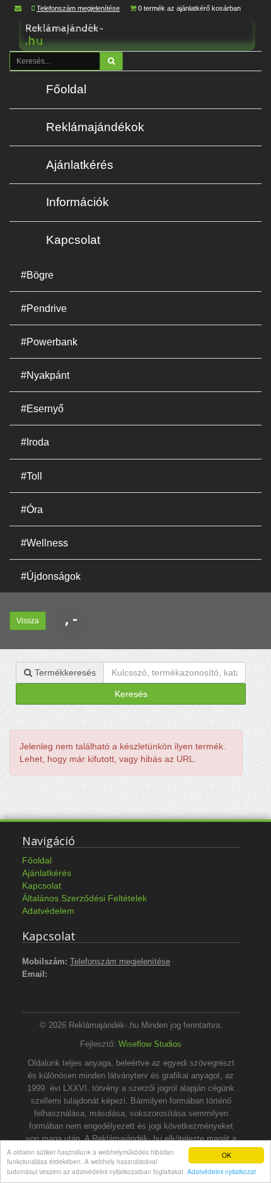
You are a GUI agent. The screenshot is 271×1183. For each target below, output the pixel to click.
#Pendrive (44, 308)
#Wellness (44, 542)
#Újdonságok (51, 576)
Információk (77, 202)
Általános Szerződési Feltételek (84, 898)
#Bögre (37, 274)
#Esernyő (42, 408)
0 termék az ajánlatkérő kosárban (189, 8)
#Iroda (35, 441)
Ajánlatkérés (79, 164)
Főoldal (66, 89)
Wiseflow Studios (150, 1044)
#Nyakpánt (45, 375)
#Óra (32, 509)
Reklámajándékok (95, 127)
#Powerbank (49, 341)
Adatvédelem (48, 911)
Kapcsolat (73, 239)
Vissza (27, 620)
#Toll (31, 476)
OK (226, 1155)
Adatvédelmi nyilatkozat (221, 1171)
